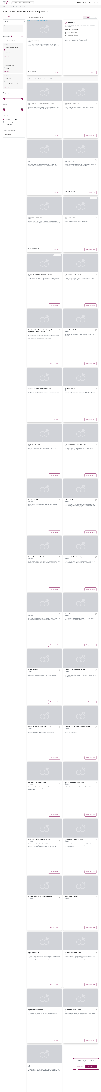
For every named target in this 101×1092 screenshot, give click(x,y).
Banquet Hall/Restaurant (12, 83)
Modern (7, 50)
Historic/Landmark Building (12, 47)
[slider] (4, 99)
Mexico (7, 29)
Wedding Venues (6, 6)
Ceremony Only (9, 122)
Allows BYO (8, 134)
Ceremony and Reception (11, 119)
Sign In (96, 2)
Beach (7, 63)
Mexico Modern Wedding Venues (20, 6)
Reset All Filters (7, 17)
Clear (22, 36)
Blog (90, 2)
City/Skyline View (10, 65)
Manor (7, 68)
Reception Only (9, 124)
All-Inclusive (8, 78)
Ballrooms (8, 81)
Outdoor (8, 52)
